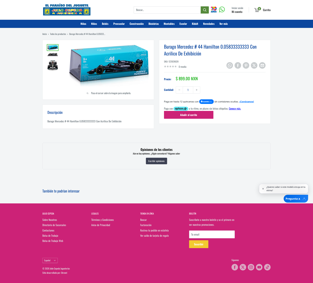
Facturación (145, 225)
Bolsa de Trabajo (50, 235)
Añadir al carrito (188, 115)
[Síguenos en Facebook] (234, 267)
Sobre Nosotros (49, 220)
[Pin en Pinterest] (246, 65)
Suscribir (198, 244)
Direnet (64, 272)
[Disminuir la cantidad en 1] (179, 89)
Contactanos (48, 230)
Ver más (223, 24)
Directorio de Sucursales (54, 225)
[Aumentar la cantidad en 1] (196, 89)
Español (47, 260)
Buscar (143, 220)
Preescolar (119, 24)
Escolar (183, 24)
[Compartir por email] (262, 65)
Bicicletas (154, 24)
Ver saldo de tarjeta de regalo (154, 235)
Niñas (83, 24)
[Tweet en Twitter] (254, 65)
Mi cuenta (237, 12)
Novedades (209, 24)
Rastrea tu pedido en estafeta (154, 230)
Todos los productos (58, 34)
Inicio (44, 34)
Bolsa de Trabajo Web (52, 241)
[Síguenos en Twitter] (243, 267)
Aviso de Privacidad (100, 225)
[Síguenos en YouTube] (259, 267)
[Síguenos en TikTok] (267, 267)
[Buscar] (205, 10)
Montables (169, 24)
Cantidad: (169, 90)
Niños (94, 24)
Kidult (195, 24)
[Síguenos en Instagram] (251, 267)
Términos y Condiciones (102, 220)
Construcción (137, 24)
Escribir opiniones (156, 161)
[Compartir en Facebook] (238, 65)
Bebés (105, 24)
